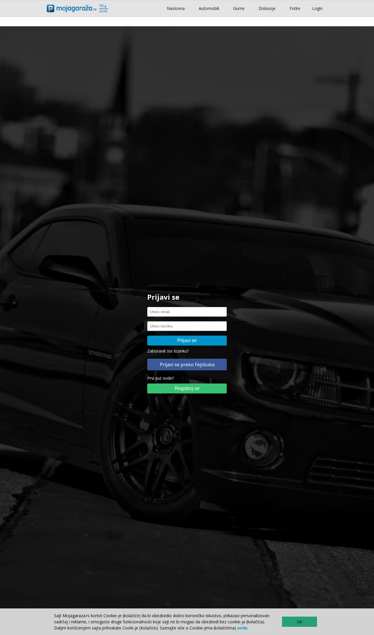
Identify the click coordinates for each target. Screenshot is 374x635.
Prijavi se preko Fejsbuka (187, 364)
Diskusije (267, 8)
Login (317, 8)
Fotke (295, 8)
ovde (242, 628)
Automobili (209, 8)
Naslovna (176, 8)
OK (299, 622)
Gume (239, 8)
